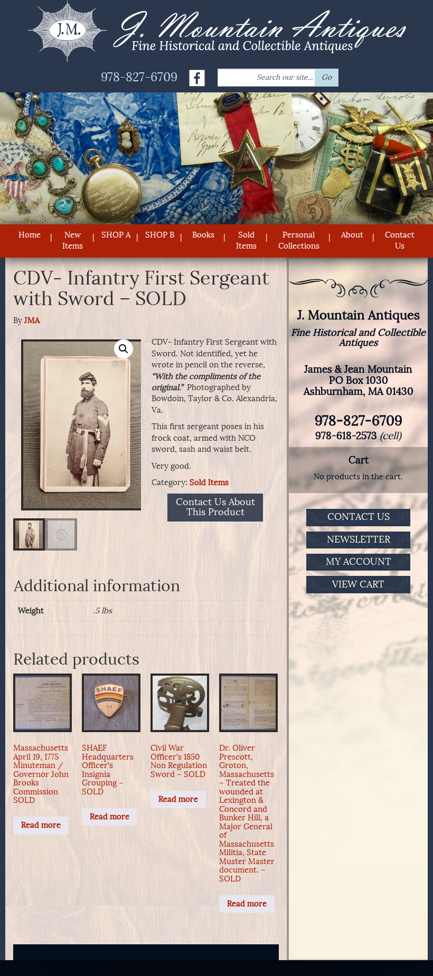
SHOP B (159, 235)
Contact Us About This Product (215, 507)
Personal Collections (298, 240)
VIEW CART (358, 584)
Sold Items (246, 240)
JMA (32, 320)
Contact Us (400, 240)
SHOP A (115, 235)
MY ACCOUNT (358, 561)
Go (327, 77)
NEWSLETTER (358, 539)
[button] (123, 348)
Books (203, 235)
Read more (41, 825)
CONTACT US (358, 517)
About (352, 235)
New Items (72, 240)
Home (29, 235)
